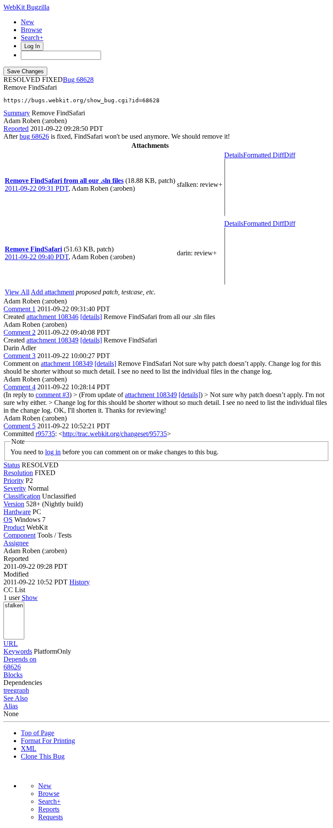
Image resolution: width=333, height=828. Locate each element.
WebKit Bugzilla (26, 7)
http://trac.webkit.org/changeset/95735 (114, 433)
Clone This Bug (43, 756)
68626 (12, 667)
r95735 (45, 433)
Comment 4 (19, 387)
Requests (50, 817)
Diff (289, 155)
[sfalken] (14, 606)
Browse (31, 29)
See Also (15, 698)
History (79, 582)
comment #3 (52, 394)
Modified (16, 574)
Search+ (32, 37)
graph (21, 690)
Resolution (18, 472)
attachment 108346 (52, 316)
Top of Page (37, 733)
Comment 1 (19, 309)
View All (17, 292)
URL (10, 643)
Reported (16, 128)
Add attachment (52, 292)
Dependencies (22, 682)
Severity (14, 488)
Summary (16, 113)
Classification (21, 496)
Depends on (19, 659)
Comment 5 (19, 426)
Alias (10, 706)
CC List (14, 589)
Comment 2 (19, 332)
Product (14, 527)
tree (8, 690)
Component (19, 535)
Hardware (17, 511)
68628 (85, 79)
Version (13, 504)
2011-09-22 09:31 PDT (37, 188)
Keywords (17, 651)
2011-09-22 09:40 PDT (37, 257)
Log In (32, 46)
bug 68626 (34, 136)
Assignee (16, 543)
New (27, 22)
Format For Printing (48, 740)
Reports (48, 809)
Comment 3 (19, 355)
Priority (13, 480)
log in (53, 452)
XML (28, 748)
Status (11, 465)
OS (8, 519)
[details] (91, 316)
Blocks (13, 674)
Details (233, 155)
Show (30, 597)
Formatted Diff (263, 155)
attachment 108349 (52, 340)
